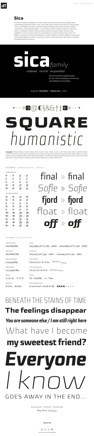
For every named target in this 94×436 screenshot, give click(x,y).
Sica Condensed (36, 407)
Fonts (75, 3)
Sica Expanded (58, 407)
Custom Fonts (83, 3)
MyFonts (52, 410)
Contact (90, 3)
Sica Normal (47, 407)
